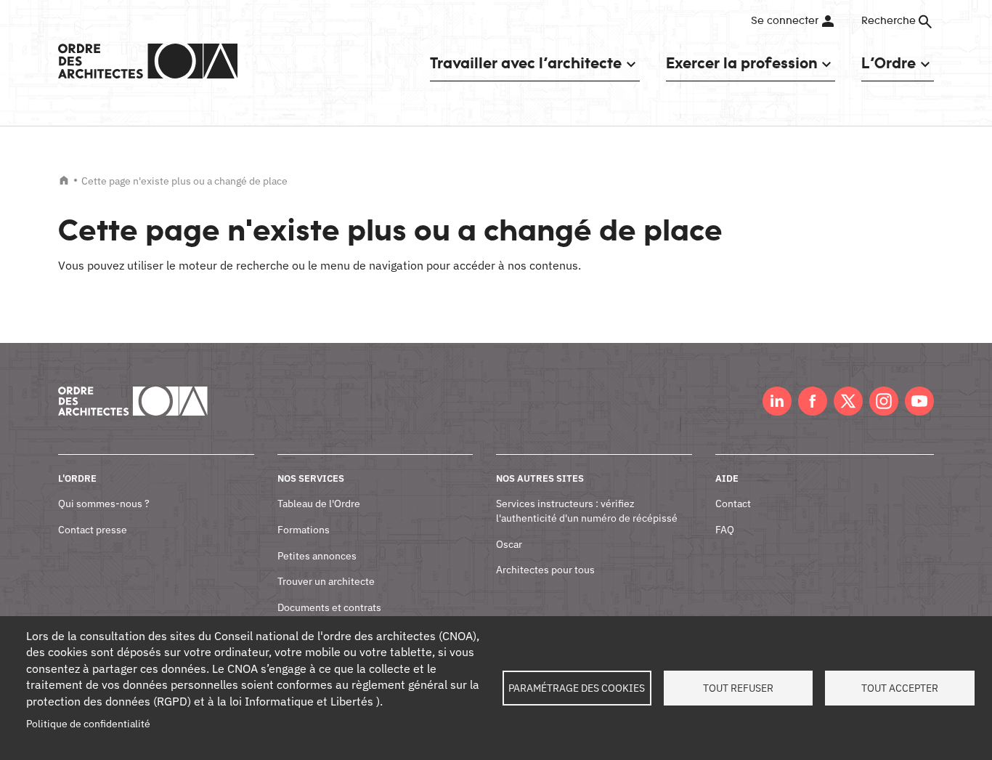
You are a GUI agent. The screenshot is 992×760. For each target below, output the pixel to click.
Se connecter (784, 21)
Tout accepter (899, 688)
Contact (733, 503)
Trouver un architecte (326, 581)
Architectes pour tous (545, 569)
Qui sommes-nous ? (104, 503)
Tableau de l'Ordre (318, 503)
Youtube (919, 401)
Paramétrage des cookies (576, 688)
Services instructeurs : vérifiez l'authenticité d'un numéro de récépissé (587, 511)
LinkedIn (777, 401)
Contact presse (92, 529)
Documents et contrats (329, 607)
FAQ (724, 529)
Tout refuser (738, 688)
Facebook (812, 401)
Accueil (64, 180)
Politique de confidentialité (88, 723)
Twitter (848, 401)
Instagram (883, 401)
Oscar (509, 544)
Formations (303, 529)
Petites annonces (317, 555)
